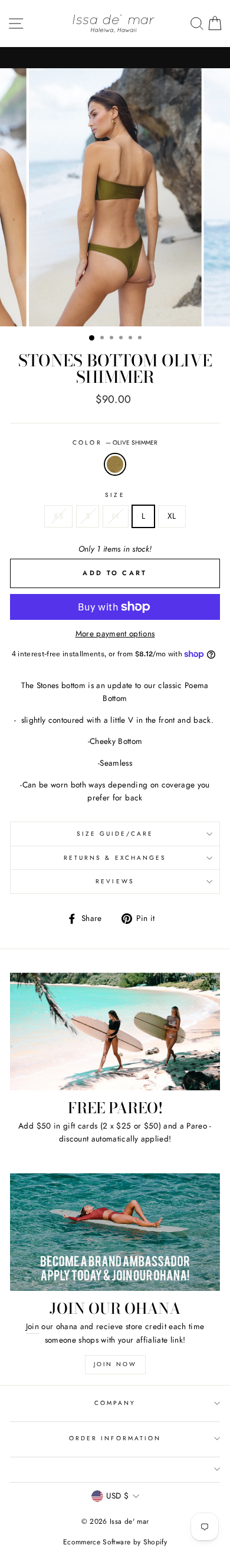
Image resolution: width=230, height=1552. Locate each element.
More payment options (115, 633)
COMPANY (115, 1403)
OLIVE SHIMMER (115, 464)
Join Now (115, 1364)
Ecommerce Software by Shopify (115, 1542)
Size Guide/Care (115, 833)
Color (115, 442)
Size (114, 494)
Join (32, 1326)
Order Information (115, 1438)
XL (171, 516)
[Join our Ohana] (115, 1232)
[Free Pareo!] (115, 1031)
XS (58, 516)
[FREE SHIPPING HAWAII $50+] (115, 57)
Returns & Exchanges (115, 857)
